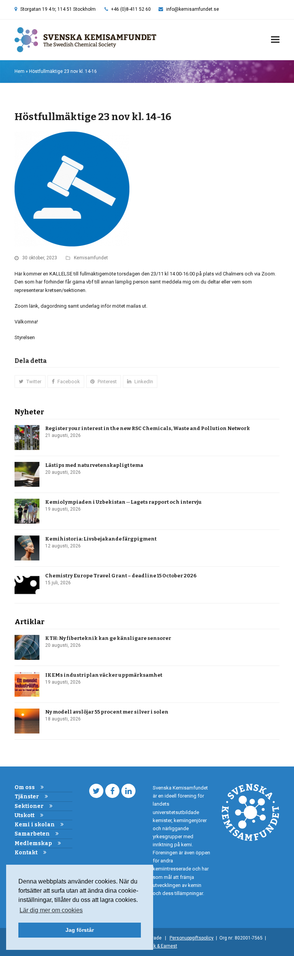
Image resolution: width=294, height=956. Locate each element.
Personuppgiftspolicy (192, 938)
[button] (275, 39)
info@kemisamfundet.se (192, 9)
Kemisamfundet (91, 257)
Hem (19, 71)
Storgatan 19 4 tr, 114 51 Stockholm (58, 9)
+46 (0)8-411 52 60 (131, 9)
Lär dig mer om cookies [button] (51, 910)
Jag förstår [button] (79, 930)
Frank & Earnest (160, 946)
